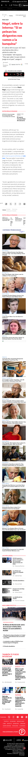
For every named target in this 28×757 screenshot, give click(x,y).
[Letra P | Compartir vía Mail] (24, 204)
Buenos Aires (20, 721)
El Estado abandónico (9, 646)
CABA (4, 723)
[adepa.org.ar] (18, 740)
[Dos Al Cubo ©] (7, 740)
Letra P (5, 15)
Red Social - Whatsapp (26, 717)
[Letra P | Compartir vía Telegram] (20, 204)
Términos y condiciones (12, 753)
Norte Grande (7, 725)
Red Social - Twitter (9, 717)
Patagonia (15, 725)
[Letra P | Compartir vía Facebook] (15, 204)
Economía (13, 721)
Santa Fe (9, 723)
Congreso (22, 725)
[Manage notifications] (24, 748)
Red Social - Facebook (13, 717)
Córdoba (8, 209)
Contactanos (3, 717)
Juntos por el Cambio (11, 210)
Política (11, 15)
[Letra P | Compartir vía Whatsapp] (6, 204)
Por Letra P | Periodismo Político (5, 64)
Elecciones (14, 209)
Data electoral (12, 9)
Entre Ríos (16, 723)
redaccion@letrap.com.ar (18, 752)
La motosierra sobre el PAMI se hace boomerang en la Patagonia (13, 642)
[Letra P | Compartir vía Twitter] (10, 204)
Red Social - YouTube (22, 717)
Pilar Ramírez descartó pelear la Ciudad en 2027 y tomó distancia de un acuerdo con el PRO (14, 636)
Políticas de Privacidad (21, 754)
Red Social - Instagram (18, 717)
